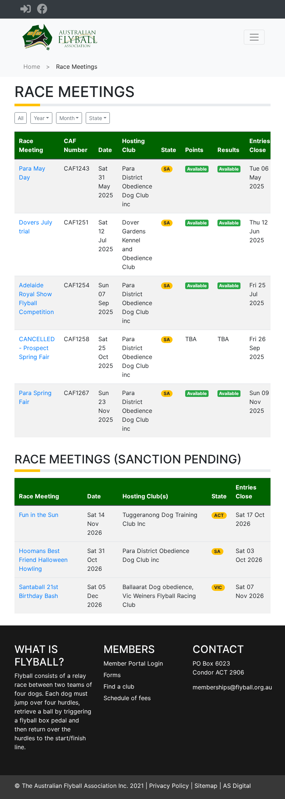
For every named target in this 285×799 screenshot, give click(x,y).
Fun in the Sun (38, 514)
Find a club (119, 686)
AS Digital (237, 785)
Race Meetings (76, 66)
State (95, 118)
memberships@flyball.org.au (232, 687)
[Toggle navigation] (254, 37)
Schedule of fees (127, 698)
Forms (112, 675)
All (20, 118)
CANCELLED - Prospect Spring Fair (37, 347)
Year (39, 118)
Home (31, 66)
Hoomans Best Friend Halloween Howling (43, 559)
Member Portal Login (133, 663)
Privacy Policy (169, 785)
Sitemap (205, 785)
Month (67, 118)
